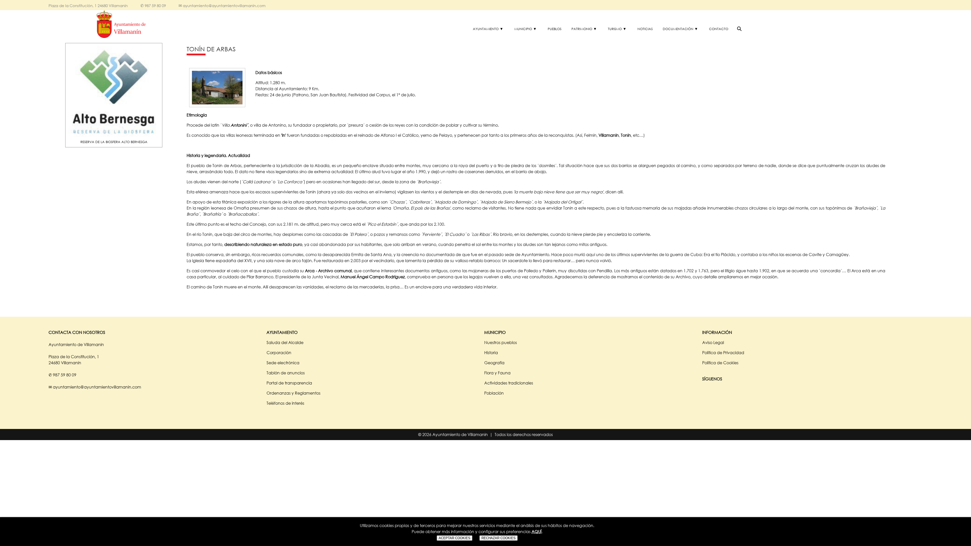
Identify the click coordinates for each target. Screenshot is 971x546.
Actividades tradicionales (508, 382)
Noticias (645, 29)
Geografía (494, 362)
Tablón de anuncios (286, 372)
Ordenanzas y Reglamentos (293, 393)
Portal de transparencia (289, 382)
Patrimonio (581, 29)
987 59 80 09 (155, 5)
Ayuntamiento (486, 29)
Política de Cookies (720, 362)
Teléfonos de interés (285, 403)
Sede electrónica (283, 362)
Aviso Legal (713, 342)
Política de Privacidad (723, 352)
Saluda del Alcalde (285, 342)
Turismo (615, 29)
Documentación (678, 29)
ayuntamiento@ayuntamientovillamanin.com (224, 5)
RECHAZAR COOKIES (498, 538)
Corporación (279, 352)
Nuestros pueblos (500, 342)
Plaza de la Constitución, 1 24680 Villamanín (88, 5)
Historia (491, 352)
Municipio (523, 29)
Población (494, 393)
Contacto (718, 29)
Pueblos (554, 29)
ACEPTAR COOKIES (454, 538)
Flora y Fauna (497, 372)
